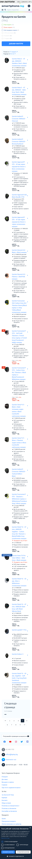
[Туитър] (22, 742)
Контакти (4, 800)
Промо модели (9, 27)
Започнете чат (11, 759)
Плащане (5, 776)
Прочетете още (5, 838)
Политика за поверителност (10, 805)
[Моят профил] (29, 10)
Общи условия (6, 803)
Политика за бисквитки (9, 808)
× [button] (30, 827)
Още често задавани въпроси (11, 787)
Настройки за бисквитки (9, 811)
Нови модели (9, 24)
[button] (16, 856)
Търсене (6, 9)
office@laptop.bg (12, 754)
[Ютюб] (10, 742)
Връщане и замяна (8, 782)
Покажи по (6, 51)
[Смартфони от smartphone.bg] (13, 6)
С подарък (8, 38)
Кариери (4, 797)
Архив (4, 818)
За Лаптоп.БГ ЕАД (8, 795)
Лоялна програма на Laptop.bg (11, 824)
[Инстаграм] (16, 742)
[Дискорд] (27, 742)
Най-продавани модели (11, 30)
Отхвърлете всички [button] (23, 852)
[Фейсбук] (4, 742)
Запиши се (28, 736)
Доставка (5, 779)
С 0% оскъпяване (10, 33)
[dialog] (16, 842)
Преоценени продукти (9, 821)
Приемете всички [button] (8, 852)
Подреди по (6, 53)
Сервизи (4, 785)
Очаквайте (8, 35)
